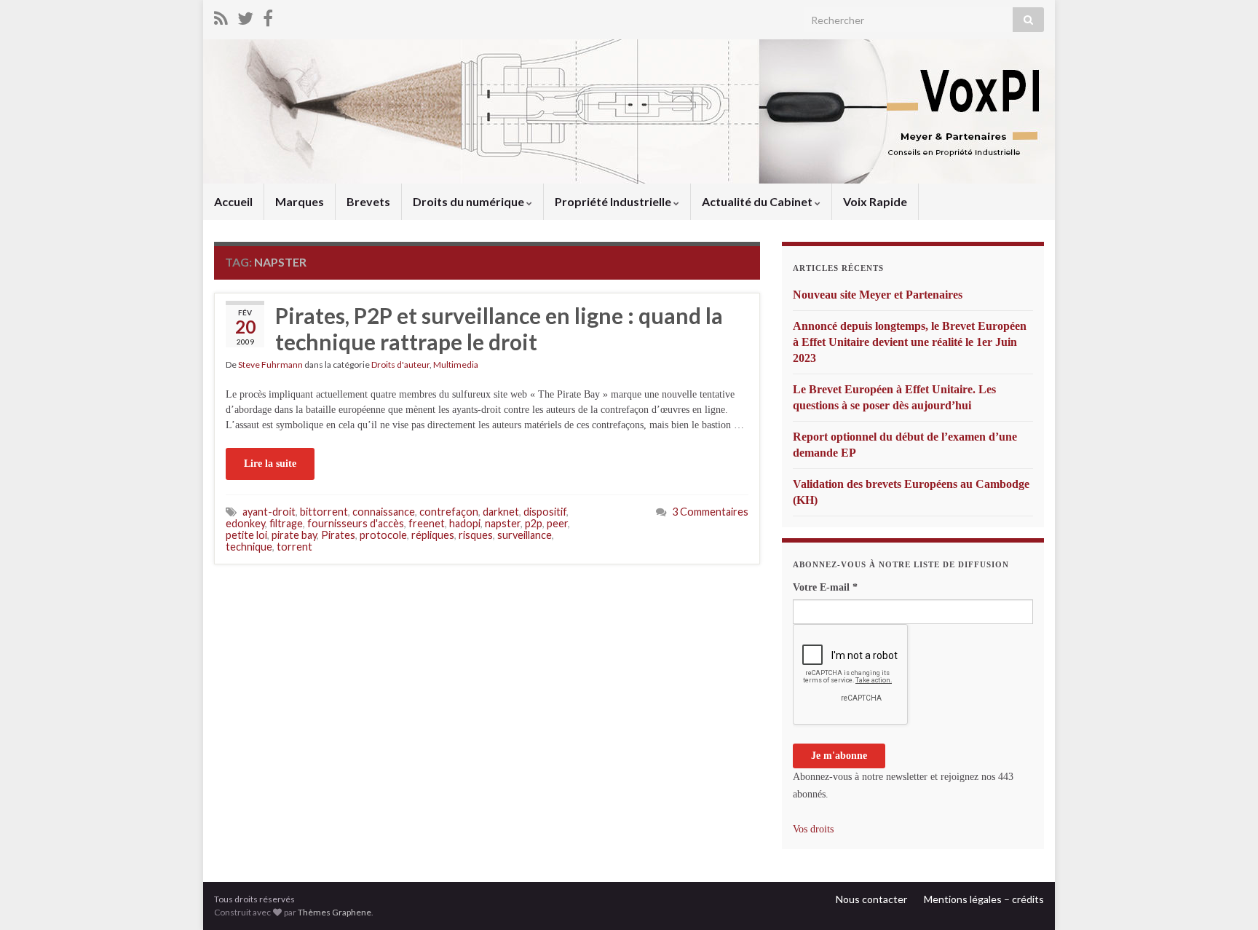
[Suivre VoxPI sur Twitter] (245, 15)
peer (557, 523)
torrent (294, 546)
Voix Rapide (875, 201)
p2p (533, 523)
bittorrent (324, 511)
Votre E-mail (825, 587)
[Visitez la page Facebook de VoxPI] (268, 15)
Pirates (338, 535)
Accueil (233, 201)
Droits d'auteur (400, 364)
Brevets (368, 201)
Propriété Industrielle (614, 201)
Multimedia (455, 364)
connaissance (383, 511)
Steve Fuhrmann (270, 364)
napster (503, 523)
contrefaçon (448, 511)
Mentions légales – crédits (984, 899)
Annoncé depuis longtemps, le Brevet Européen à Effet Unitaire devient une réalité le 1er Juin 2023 (909, 342)
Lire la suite (270, 463)
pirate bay (294, 535)
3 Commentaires (710, 511)
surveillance (524, 535)
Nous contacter (871, 899)
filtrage (286, 523)
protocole (383, 535)
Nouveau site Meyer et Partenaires (877, 294)
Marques (299, 201)
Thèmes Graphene (334, 912)
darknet (501, 511)
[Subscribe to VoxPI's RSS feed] (221, 15)
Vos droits (813, 829)
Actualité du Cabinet (758, 201)
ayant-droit (269, 511)
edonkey (245, 523)
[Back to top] (1225, 897)
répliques (432, 535)
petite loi (246, 535)
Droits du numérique (469, 201)
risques (476, 535)
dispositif (544, 511)
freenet (426, 523)
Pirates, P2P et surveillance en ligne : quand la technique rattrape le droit (499, 328)
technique (249, 546)
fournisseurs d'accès (355, 523)
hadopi (464, 523)
